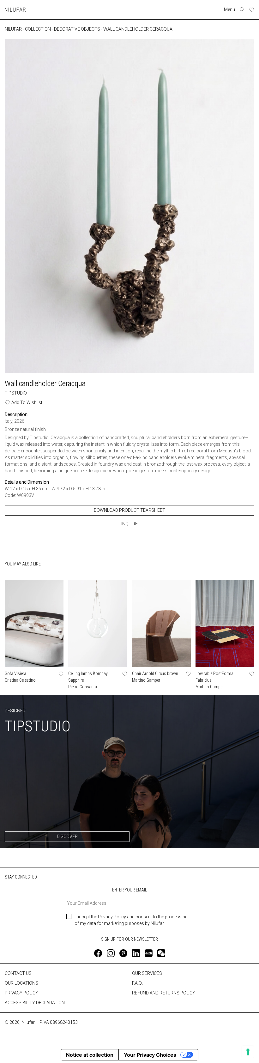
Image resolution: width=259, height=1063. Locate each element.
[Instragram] (111, 953)
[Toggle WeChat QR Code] (161, 953)
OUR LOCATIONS (21, 983)
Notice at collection (89, 1055)
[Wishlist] (251, 9)
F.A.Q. (137, 983)
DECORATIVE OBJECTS (77, 29)
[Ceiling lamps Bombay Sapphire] (97, 623)
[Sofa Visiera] (34, 623)
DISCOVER (67, 836)
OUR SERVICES (147, 973)
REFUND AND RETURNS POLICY (163, 992)
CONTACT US (18, 973)
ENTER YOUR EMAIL (129, 889)
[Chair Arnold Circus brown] (161, 623)
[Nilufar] (15, 10)
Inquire (129, 523)
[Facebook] (98, 953)
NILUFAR (13, 29)
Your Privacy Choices (150, 1055)
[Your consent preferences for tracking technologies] (248, 1052)
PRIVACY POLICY (21, 992)
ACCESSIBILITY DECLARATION (35, 1002)
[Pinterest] (123, 953)
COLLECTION (38, 29)
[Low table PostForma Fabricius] (225, 623)
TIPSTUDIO (16, 393)
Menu (229, 9)
